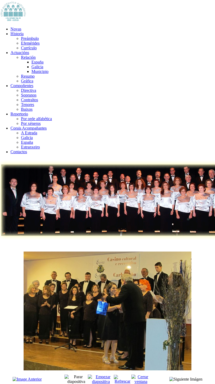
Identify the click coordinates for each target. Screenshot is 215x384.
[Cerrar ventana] (140, 381)
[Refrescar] (122, 381)
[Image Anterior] (27, 379)
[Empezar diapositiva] (101, 381)
